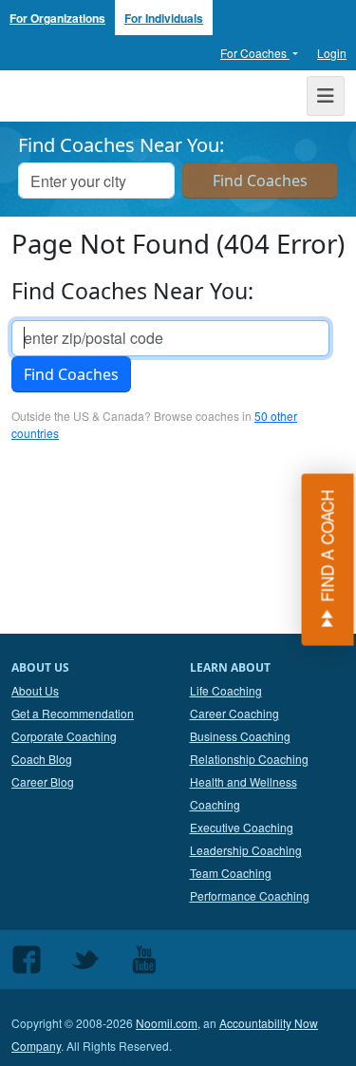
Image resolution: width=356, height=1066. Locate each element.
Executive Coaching (241, 827)
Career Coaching (234, 713)
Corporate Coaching (64, 736)
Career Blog (42, 781)
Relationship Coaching (249, 759)
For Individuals (163, 18)
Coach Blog (41, 759)
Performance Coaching (249, 895)
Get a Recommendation (72, 713)
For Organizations (57, 18)
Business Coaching (240, 736)
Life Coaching (226, 690)
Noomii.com (166, 1023)
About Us (35, 690)
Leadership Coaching (246, 850)
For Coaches (255, 53)
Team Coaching (231, 873)
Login (332, 53)
